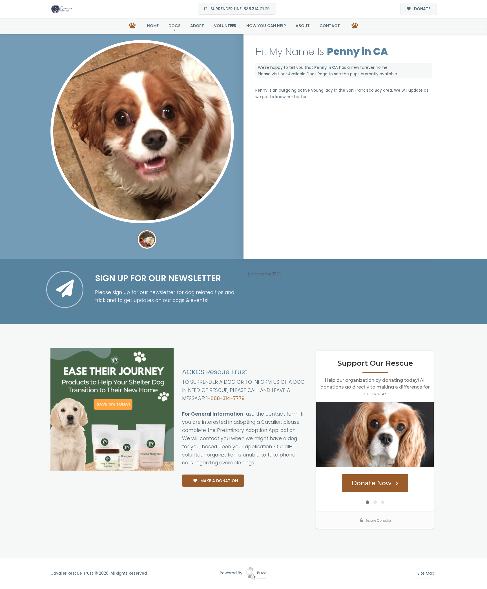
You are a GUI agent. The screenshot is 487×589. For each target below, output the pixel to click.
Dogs (174, 25)
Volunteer (225, 25)
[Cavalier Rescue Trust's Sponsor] (112, 409)
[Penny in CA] (142, 132)
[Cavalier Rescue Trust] (61, 9)
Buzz (261, 573)
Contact (330, 25)
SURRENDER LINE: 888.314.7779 (239, 9)
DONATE (421, 9)
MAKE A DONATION (218, 481)
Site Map (425, 573)
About (303, 25)
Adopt (197, 25)
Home (153, 25)
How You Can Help (266, 25)
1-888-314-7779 (225, 398)
